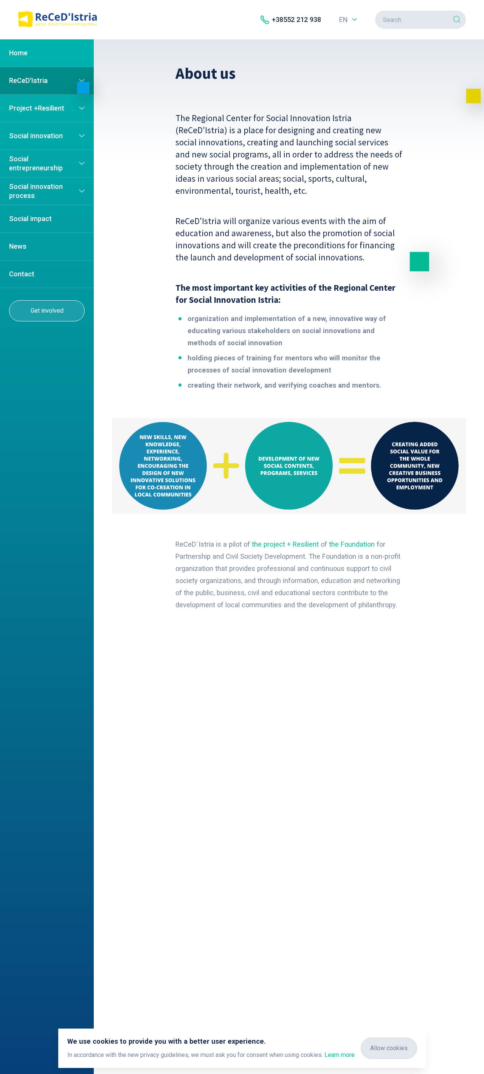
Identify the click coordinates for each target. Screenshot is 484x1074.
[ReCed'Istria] (57, 24)
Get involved (47, 310)
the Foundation (352, 544)
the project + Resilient (285, 544)
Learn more (339, 1054)
